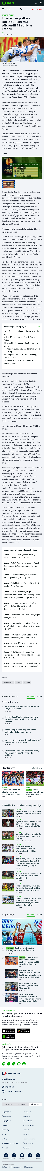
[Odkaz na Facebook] (9, 1064)
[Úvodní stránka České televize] (11, 1073)
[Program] (27, 9)
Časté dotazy (28, 1143)
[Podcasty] (21, 9)
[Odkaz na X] (14, 1064)
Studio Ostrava (28, 1125)
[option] (8, 1104)
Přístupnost (28, 1167)
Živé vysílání (6, 1116)
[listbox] (22, 1104)
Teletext (5, 1125)
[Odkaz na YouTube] (19, 1064)
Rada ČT (26, 1130)
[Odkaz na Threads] (24, 1064)
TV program (6, 1112)
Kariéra (26, 1134)
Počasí (4, 1134)
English (4, 1167)
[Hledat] (36, 3)
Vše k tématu (37, 768)
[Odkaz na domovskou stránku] (11, 3)
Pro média (27, 1112)
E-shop (4, 1139)
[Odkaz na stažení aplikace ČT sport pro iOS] (8, 1030)
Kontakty (26, 1148)
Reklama (26, 1116)
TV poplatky (6, 1121)
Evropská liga (8, 15)
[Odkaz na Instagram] (4, 1064)
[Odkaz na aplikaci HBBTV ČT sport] (8, 1036)
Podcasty (5, 1130)
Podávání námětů (29, 1139)
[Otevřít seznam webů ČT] (41, 3)
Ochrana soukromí (15, 1167)
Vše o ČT (5, 1148)
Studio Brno (27, 1121)
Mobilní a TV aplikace (10, 1143)
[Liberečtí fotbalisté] (22, 49)
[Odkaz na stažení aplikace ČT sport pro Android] (23, 1030)
